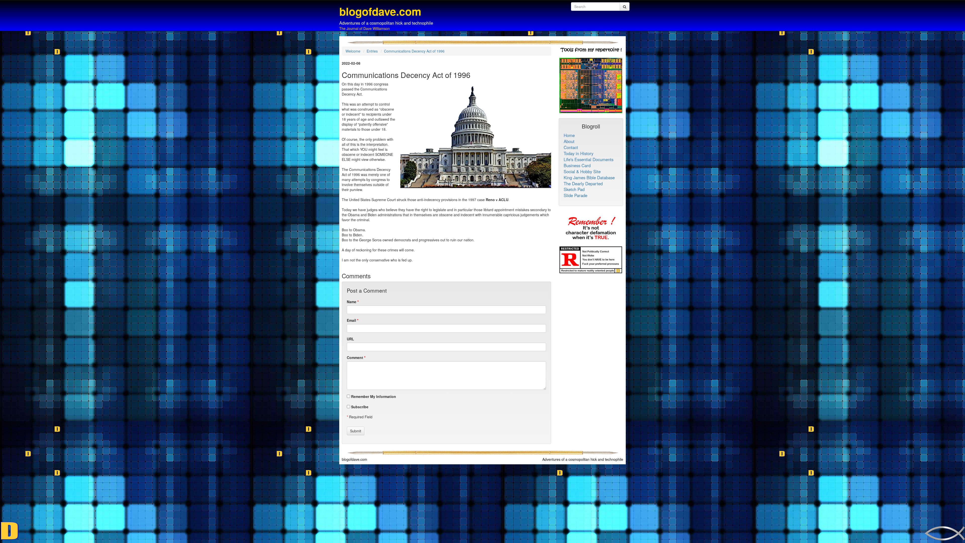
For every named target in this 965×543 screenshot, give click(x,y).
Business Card (577, 165)
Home (569, 135)
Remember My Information (373, 396)
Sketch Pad (574, 189)
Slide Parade (575, 195)
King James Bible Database (589, 177)
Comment (355, 357)
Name (351, 301)
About (569, 141)
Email (351, 320)
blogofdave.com (354, 459)
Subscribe (359, 406)
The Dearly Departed (583, 183)
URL (350, 338)
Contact (571, 147)
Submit (355, 430)
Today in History (578, 153)
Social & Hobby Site (582, 171)
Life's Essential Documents (588, 159)
